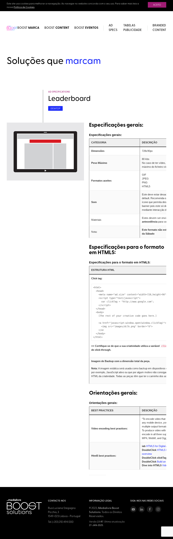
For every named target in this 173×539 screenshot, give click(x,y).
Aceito (157, 5)
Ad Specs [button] (113, 28)
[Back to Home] (12, 28)
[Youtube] (133, 509)
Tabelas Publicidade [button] (132, 28)
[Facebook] (150, 509)
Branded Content (159, 28)
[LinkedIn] (142, 509)
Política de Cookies (24, 7)
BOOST (28, 28)
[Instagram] (158, 509)
